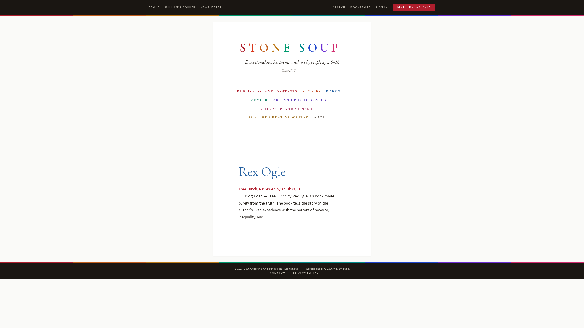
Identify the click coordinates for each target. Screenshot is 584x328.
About (154, 7)
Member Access (414, 7)
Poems (333, 91)
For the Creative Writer (279, 117)
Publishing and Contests (267, 91)
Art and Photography (300, 100)
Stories (311, 91)
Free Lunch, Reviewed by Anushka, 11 (269, 189)
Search (339, 7)
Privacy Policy (305, 273)
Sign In (381, 7)
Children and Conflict (289, 109)
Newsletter (211, 7)
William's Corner (180, 7)
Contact (277, 273)
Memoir (259, 100)
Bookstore (360, 7)
